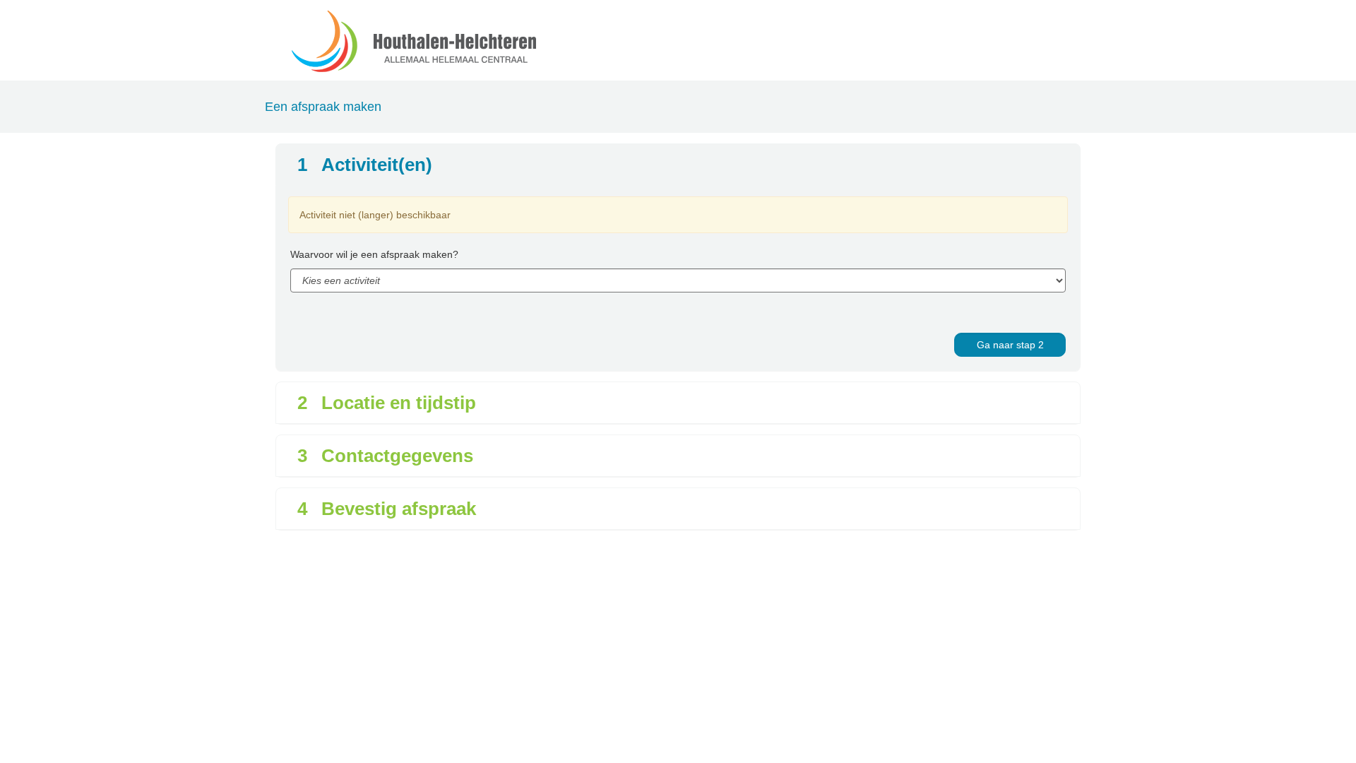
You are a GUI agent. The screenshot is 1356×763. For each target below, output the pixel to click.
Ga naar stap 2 (1010, 344)
